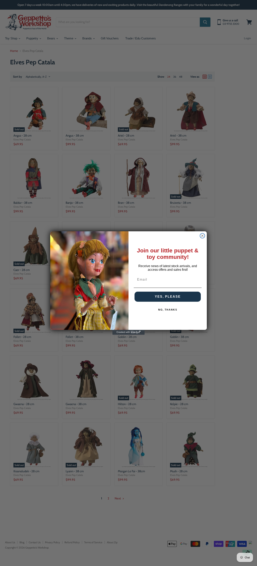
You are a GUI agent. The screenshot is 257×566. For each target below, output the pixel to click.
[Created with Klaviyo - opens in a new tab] (128, 332)
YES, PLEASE (168, 296)
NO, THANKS (167, 309)
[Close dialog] (202, 235)
